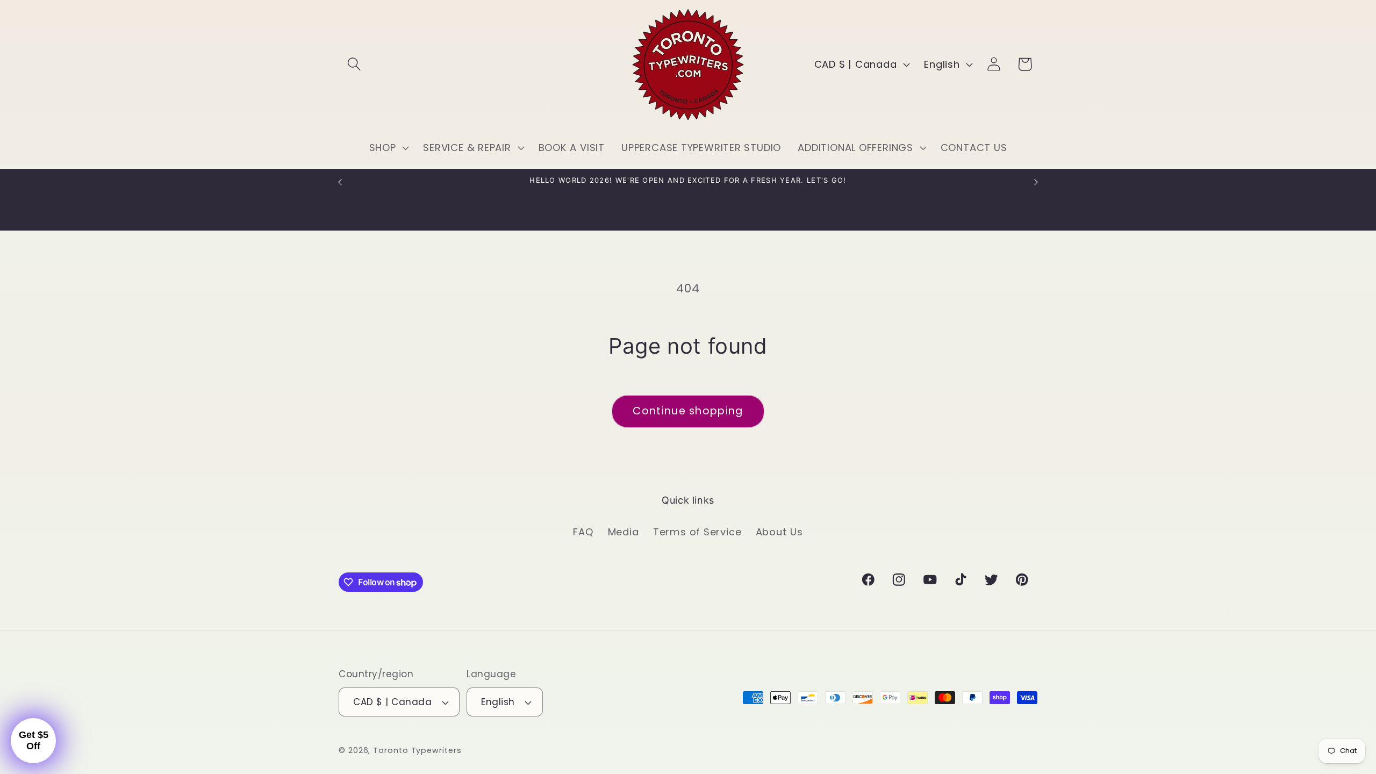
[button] (354, 64)
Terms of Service (697, 532)
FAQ (583, 532)
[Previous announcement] (340, 182)
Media (623, 532)
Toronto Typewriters (417, 750)
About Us (779, 532)
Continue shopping (688, 411)
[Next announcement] (1036, 182)
